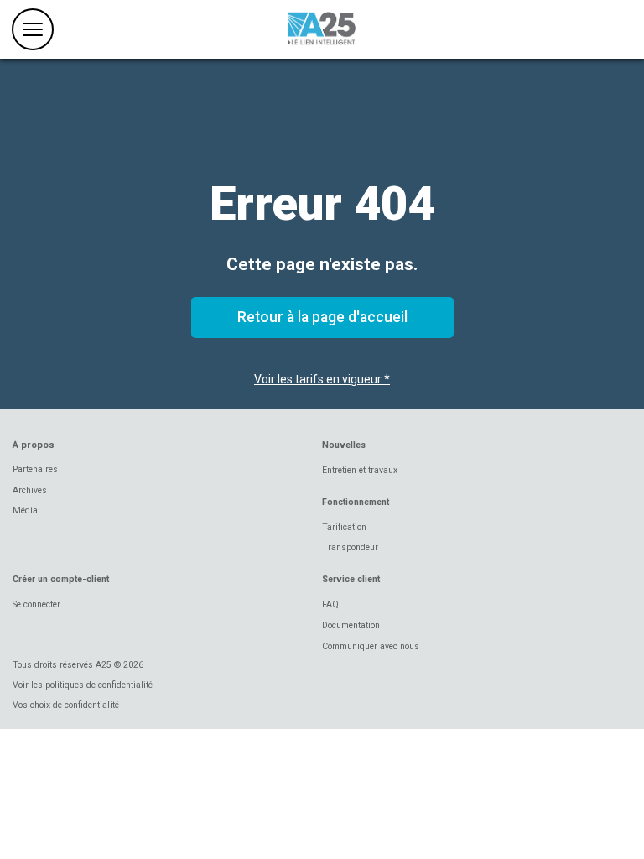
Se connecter (36, 604)
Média (25, 510)
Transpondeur (350, 547)
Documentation (351, 625)
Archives (30, 490)
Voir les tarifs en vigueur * (322, 379)
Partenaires (35, 469)
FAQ (330, 604)
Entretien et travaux (359, 470)
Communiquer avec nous (370, 646)
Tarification (344, 527)
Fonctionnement (355, 502)
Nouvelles (344, 445)
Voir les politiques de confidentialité (83, 684)
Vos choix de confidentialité (66, 705)
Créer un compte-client (61, 579)
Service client (351, 579)
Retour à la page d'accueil (322, 317)
